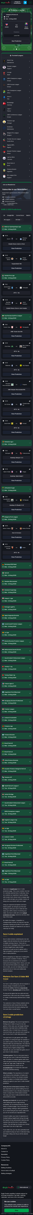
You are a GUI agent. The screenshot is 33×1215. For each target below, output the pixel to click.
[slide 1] (13, 49)
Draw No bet (23, 988)
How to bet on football (8, 1170)
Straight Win (10, 215)
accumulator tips (7, 1067)
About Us (4, 1148)
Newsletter (4, 1154)
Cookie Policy (5, 1160)
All (4, 215)
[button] (8, 219)
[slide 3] (19, 49)
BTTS (11, 988)
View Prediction (16, 248)
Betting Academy (6, 1167)
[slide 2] (16, 49)
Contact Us (4, 1151)
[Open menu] (30, 2)
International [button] (24, 1187)
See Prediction (16, 41)
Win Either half (17, 990)
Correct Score (20, 215)
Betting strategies (6, 1173)
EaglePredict (13, 889)
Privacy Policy (5, 1157)
